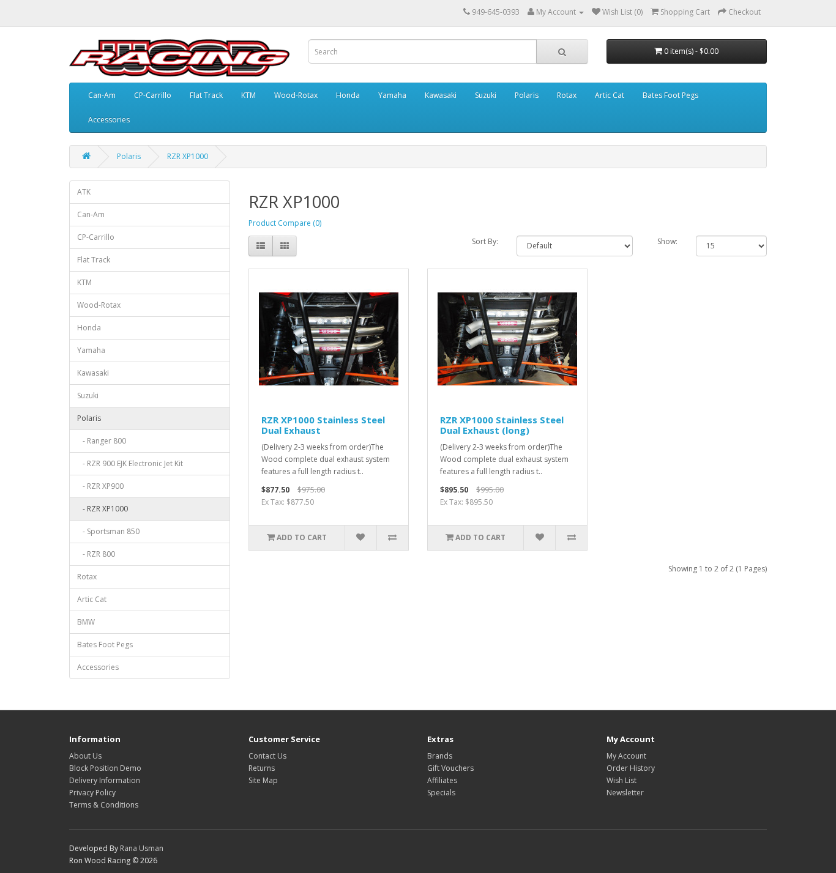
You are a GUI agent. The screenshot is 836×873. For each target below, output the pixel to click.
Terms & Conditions (103, 805)
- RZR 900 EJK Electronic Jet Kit (130, 463)
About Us (85, 756)
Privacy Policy (92, 792)
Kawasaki (441, 95)
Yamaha (392, 95)
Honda (348, 95)
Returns (261, 768)
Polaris (527, 95)
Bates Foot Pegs (670, 95)
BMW (86, 622)
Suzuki (485, 95)
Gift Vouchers (450, 768)
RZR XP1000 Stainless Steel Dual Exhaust (323, 425)
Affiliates (442, 780)
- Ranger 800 (101, 441)
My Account (626, 756)
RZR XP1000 (187, 156)
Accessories (109, 119)
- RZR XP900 (100, 486)
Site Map (263, 780)
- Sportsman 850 (108, 531)
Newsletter (625, 792)
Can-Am (102, 95)
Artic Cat (609, 95)
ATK (84, 192)
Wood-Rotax (296, 95)
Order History (630, 768)
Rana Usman (141, 848)
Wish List (621, 780)
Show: (667, 241)
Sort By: (485, 241)
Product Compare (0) (284, 223)
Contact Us (267, 756)
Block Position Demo (105, 768)
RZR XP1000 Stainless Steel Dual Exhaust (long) (502, 425)
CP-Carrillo (152, 95)
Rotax (567, 95)
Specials (441, 792)
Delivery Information (104, 780)
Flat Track (206, 95)
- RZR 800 (96, 554)
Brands (439, 756)
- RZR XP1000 (102, 508)
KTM (248, 95)
